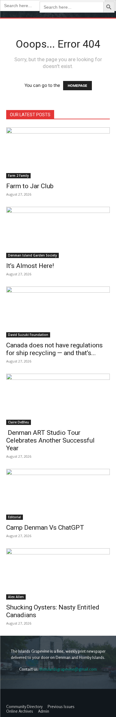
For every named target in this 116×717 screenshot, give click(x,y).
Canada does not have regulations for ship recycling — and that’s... (54, 349)
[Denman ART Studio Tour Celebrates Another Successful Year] (58, 399)
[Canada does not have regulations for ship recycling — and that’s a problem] (58, 311)
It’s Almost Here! (30, 265)
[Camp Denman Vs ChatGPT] (58, 494)
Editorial (14, 517)
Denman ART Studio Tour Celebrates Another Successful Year (50, 440)
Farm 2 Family (18, 175)
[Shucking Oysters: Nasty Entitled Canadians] (58, 573)
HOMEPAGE (77, 85)
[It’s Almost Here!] (58, 232)
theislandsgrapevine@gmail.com (68, 669)
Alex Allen (16, 597)
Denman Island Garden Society (32, 255)
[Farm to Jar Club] (58, 152)
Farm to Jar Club (30, 186)
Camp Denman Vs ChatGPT (45, 527)
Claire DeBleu (18, 422)
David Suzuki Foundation (28, 335)
